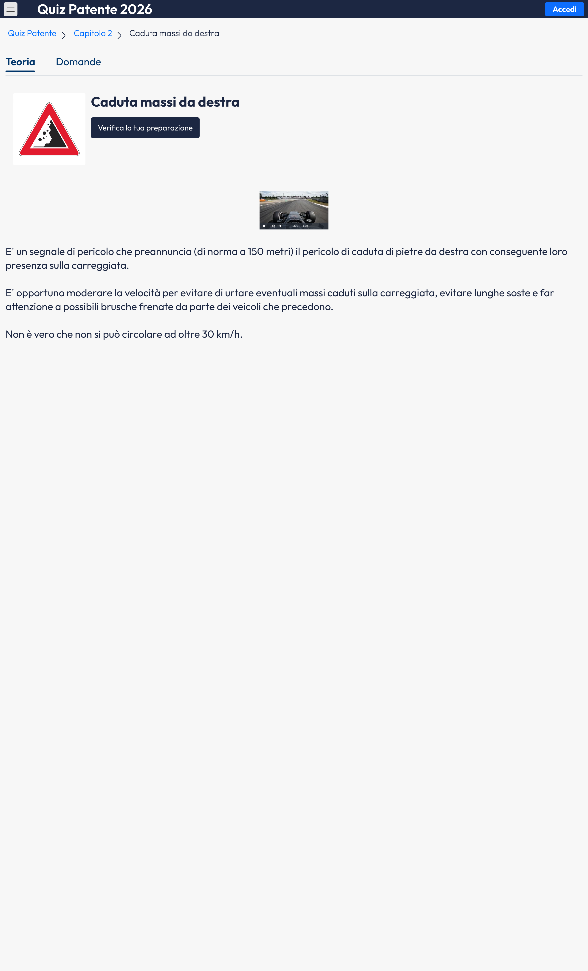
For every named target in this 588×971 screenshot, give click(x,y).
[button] (10, 9)
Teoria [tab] (20, 61)
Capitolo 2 (93, 33)
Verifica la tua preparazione (145, 128)
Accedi (565, 9)
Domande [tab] (78, 61)
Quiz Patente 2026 (94, 9)
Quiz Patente (32, 33)
